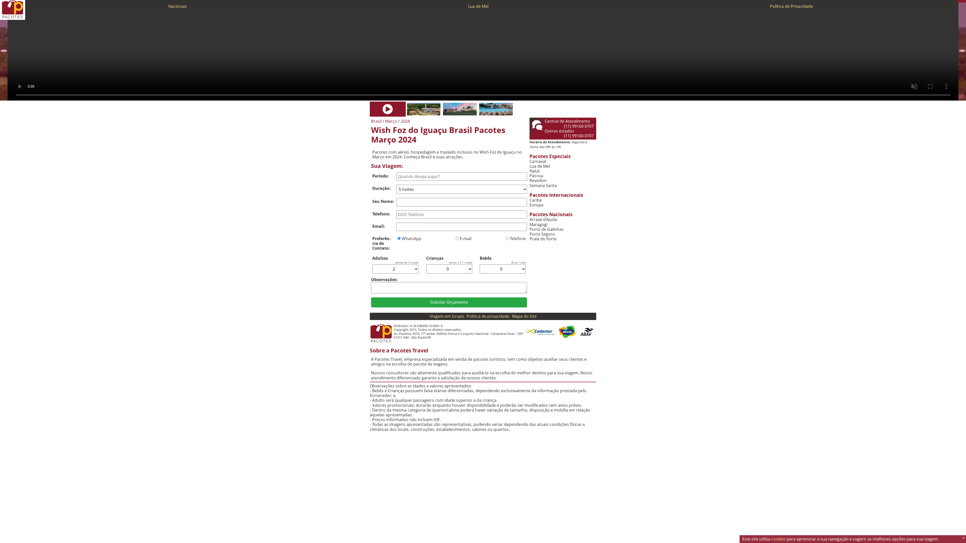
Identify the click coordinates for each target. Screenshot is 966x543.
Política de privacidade (488, 316)
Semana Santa (543, 185)
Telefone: (381, 214)
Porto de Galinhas (547, 229)
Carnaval (538, 161)
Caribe (536, 200)
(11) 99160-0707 (579, 126)
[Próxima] (962, 51)
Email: (378, 226)
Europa (536, 205)
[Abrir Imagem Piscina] (496, 109)
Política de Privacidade (791, 6)
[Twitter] (962, 1)
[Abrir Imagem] (388, 109)
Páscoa (536, 175)
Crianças (435, 258)
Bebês (486, 258)
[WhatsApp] (959, 1)
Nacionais (177, 6)
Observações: (384, 279)
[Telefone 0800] (957, 1)
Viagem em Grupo (447, 316)
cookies (778, 539)
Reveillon (538, 180)
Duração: (381, 188)
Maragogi (538, 224)
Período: (380, 176)
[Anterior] (4, 51)
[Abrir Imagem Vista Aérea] (423, 109)
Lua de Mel (478, 6)
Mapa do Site (524, 316)
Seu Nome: (383, 201)
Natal (535, 171)
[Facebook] (964, 1)
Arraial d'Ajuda (543, 219)
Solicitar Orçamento (449, 302)
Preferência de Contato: (381, 243)
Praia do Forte (543, 239)
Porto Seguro (542, 234)
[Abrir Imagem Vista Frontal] (459, 109)
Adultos (380, 258)
